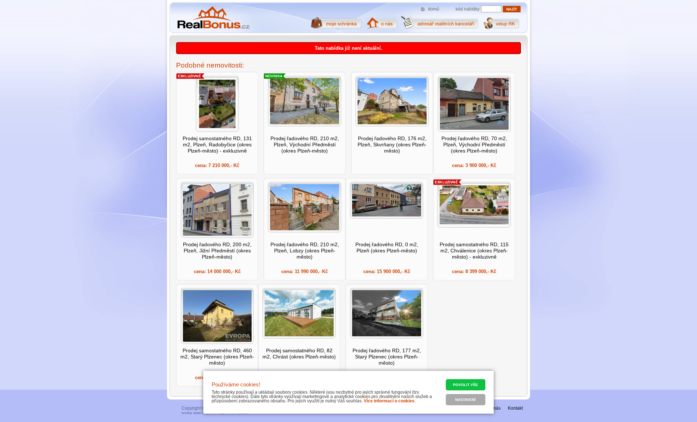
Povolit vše (465, 385)
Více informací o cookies (389, 401)
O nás (495, 408)
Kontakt (515, 408)
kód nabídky (468, 9)
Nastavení (465, 400)
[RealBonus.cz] (213, 17)
